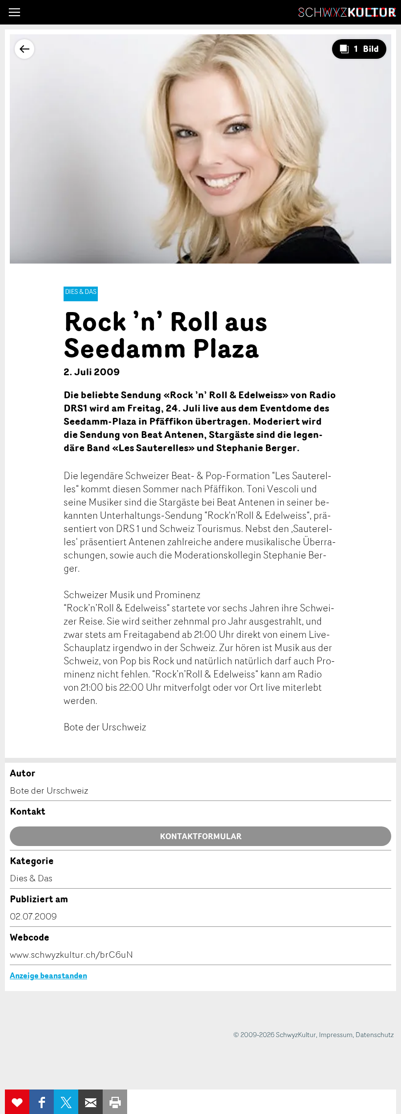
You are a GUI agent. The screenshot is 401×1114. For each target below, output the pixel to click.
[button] (14, 12)
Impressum (336, 1034)
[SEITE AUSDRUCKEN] (115, 1102)
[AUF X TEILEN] (66, 1102)
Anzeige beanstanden (48, 975)
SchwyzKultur (347, 12)
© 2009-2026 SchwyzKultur (274, 1034)
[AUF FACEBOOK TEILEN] (41, 1102)
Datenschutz (375, 1034)
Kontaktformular (201, 836)
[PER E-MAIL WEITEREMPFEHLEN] (90, 1102)
